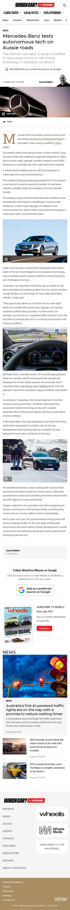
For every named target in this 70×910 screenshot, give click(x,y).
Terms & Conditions (13, 882)
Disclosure (8, 891)
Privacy (6, 886)
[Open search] (65, 5)
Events (7, 831)
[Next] (66, 20)
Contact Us (8, 900)
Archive (8, 860)
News (5, 20)
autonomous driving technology (45, 139)
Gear (46, 20)
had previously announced (31, 180)
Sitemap (7, 895)
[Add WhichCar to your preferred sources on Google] (35, 590)
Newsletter (11, 853)
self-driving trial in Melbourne (36, 386)
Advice (7, 823)
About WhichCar (14, 867)
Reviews (17, 20)
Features (9, 845)
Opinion (8, 838)
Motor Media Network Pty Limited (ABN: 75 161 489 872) (36, 906)
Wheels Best (33, 20)
